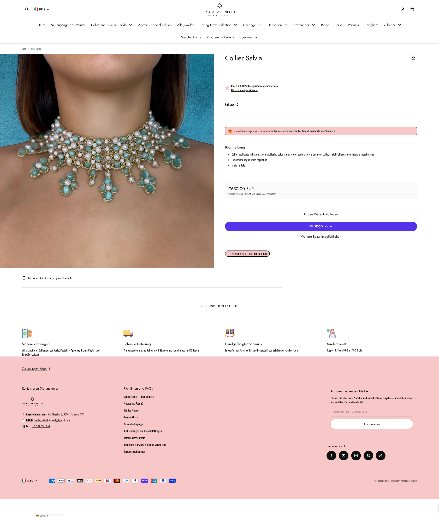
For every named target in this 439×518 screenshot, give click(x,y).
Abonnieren (372, 424)
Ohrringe (249, 24)
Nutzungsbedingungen (134, 451)
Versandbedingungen (133, 424)
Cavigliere (371, 24)
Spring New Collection (215, 24)
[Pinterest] (368, 455)
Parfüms (353, 24)
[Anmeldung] (402, 9)
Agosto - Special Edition (155, 24)
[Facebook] (331, 455)
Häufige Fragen (131, 410)
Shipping (247, 193)
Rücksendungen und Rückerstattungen (142, 431)
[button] (27, 9)
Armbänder (301, 24)
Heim (41, 24)
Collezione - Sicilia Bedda (109, 24)
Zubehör (389, 24)
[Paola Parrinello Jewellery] (219, 9)
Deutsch (43, 516)
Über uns (245, 37)
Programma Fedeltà (220, 37)
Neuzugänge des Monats (68, 24)
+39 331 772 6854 (41, 426)
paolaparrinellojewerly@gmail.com (52, 420)
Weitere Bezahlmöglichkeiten (321, 236)
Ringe (325, 24)
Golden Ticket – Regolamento (138, 397)
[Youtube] (343, 455)
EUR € (42, 9)
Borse (338, 24)
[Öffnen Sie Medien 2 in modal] (107, 161)
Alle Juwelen (185, 24)
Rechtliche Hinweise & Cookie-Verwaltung (144, 445)
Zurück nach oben (34, 368)
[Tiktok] (380, 455)
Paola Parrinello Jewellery (388, 480)
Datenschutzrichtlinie (134, 438)
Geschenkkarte (191, 37)
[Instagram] (356, 455)
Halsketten (275, 24)
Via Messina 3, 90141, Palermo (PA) (66, 414)
